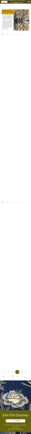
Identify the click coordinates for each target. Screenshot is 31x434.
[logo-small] (4, 2)
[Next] (17, 376)
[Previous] (4, 372)
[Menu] (29, 2)
